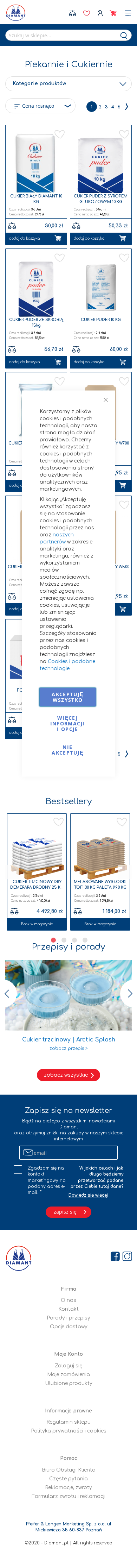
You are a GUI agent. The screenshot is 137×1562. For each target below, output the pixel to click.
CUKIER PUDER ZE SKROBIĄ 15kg (36, 322)
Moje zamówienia (68, 1374)
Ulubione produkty (68, 1383)
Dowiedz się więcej (88, 1195)
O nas (68, 1300)
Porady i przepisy (68, 1318)
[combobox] (68, 35)
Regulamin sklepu (68, 1422)
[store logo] (15, 13)
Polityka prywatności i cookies (68, 1431)
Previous (12, 872)
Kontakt (68, 1309)
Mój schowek (86, 13)
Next (125, 872)
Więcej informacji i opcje (67, 723)
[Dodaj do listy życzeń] (119, 822)
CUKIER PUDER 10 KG (101, 319)
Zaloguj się (99, 13)
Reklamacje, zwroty (68, 1487)
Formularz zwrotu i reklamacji (68, 1496)
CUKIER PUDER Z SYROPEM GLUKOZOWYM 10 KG (101, 199)
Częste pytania (68, 1478)
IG (127, 1382)
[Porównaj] (14, 909)
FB (116, 1382)
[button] (59, 134)
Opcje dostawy (68, 1326)
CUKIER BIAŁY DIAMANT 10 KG (36, 199)
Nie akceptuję (67, 750)
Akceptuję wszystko (67, 697)
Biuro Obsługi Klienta (69, 1470)
